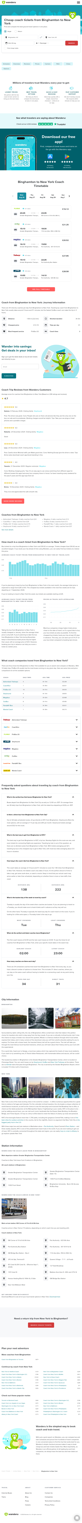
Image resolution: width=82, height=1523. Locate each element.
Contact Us (48, 1493)
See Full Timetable (41, 289)
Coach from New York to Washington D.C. (14, 1374)
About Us (28, 1493)
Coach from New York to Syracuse (54, 1382)
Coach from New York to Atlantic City (13, 1388)
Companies (49, 1497)
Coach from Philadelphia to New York (54, 1414)
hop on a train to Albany (68, 1131)
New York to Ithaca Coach (51, 1377)
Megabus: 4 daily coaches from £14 (56, 519)
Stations (6, 69)
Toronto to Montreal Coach (10, 1400)
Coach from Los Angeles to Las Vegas (13, 1403)
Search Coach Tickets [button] (41, 1325)
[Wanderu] (9, 2)
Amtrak (8, 1064)
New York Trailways (57, 1062)
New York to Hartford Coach (10, 1371)
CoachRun (6, 685)
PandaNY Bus (8, 705)
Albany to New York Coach (10, 1414)
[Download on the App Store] (50, 156)
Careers (27, 1505)
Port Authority (49, 1126)
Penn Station (70, 1126)
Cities (68, 64)
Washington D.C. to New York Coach (13, 1406)
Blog (26, 1497)
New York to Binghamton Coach (53, 1371)
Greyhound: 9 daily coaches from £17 (16, 526)
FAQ (57, 64)
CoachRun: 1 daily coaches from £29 (16, 521)
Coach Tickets (6, 1471)
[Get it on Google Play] (67, 156)
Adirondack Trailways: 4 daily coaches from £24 (19, 519)
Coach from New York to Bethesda (12, 1385)
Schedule (6, 64)
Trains (4, 1497)
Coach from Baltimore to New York (12, 1411)
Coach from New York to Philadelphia (54, 1385)
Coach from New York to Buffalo (53, 1374)
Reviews (27, 64)
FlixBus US (7, 689)
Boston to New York (8, 1408)
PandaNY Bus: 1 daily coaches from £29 (58, 524)
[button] (78, 2)
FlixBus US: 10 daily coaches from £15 (16, 524)
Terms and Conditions (52, 1501)
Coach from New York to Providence (54, 1388)
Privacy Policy (49, 1505)
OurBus (5, 701)
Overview (16, 64)
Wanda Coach (8, 709)
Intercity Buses (7, 1493)
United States (17, 1471)
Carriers (47, 64)
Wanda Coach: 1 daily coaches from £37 (58, 526)
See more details (7, 530)
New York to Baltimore (8, 1382)
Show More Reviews (13, 501)
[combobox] (21, 37)
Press (27, 1501)
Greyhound (38, 411)
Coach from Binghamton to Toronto (12, 1359)
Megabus (40, 432)
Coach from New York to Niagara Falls (55, 1380)
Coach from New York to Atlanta (11, 1377)
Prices (37, 64)
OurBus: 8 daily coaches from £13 (56, 521)
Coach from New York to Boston (12, 1380)
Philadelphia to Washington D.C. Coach (55, 1411)
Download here (55, 1297)
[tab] (9, 32)
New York (27, 1471)
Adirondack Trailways (10, 682)
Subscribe (9, 376)
